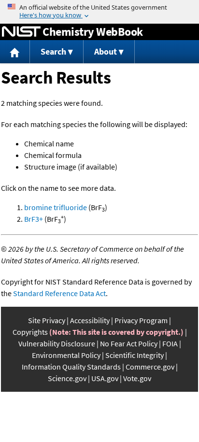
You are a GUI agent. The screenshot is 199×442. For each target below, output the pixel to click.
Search (53, 51)
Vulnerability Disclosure (56, 343)
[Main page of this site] (15, 52)
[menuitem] (15, 52)
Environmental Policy (66, 355)
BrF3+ (33, 219)
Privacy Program (141, 320)
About (105, 51)
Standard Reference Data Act (59, 293)
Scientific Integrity (134, 355)
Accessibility (90, 320)
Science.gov (67, 378)
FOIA (170, 343)
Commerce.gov (150, 366)
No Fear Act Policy (128, 343)
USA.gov (104, 378)
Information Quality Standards (71, 366)
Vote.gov (137, 378)
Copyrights (30, 332)
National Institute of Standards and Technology (21, 32)
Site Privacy (46, 320)
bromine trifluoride (55, 207)
